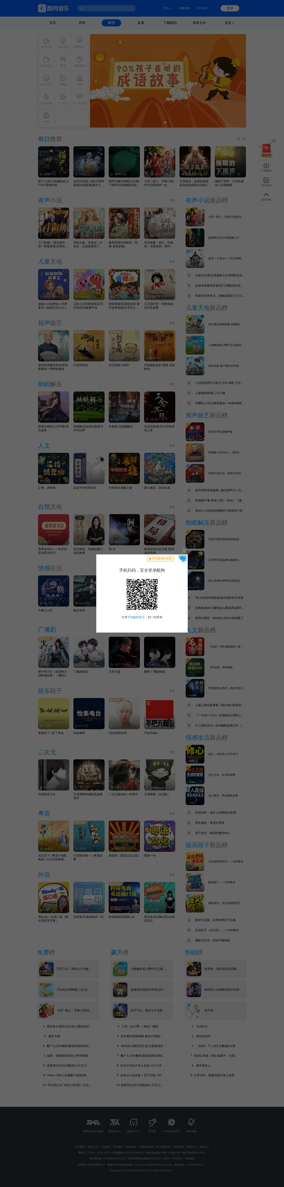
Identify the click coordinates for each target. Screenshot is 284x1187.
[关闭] (184, 550)
